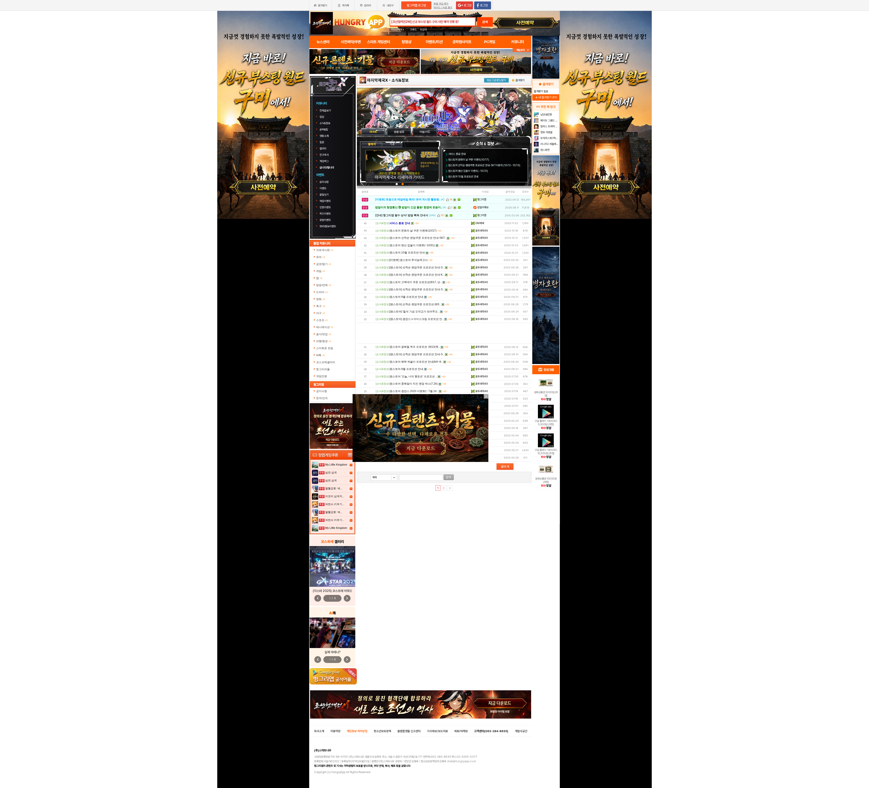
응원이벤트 (325, 220)
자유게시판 (324, 250)
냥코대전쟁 (546, 114)
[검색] (449, 477)
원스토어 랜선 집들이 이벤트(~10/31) (468, 171)
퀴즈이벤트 (325, 213)
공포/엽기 (323, 264)
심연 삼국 (331, 472)
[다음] (449, 488)
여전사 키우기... (334, 504)
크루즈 (413, 29)
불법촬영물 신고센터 (408, 731)
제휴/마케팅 (461, 731)
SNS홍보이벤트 (328, 226)
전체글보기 (325, 110)
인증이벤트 (325, 207)
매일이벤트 (325, 201)
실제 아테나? (333, 652)
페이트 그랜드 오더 (549, 120)
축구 (320, 306)
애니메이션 (324, 327)
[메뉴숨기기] (522, 50)
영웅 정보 (399, 131)
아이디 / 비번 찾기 (443, 7)
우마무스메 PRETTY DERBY (549, 138)
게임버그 (324, 161)
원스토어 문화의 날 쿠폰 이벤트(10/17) (468, 159)
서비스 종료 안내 (457, 154)
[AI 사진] (332, 633)
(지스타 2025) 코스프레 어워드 (332, 591)
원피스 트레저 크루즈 (549, 126)
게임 (320, 271)
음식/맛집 (323, 334)
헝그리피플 (323, 369)
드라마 (322, 292)
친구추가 (324, 154)
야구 (320, 313)
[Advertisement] (444, 333)
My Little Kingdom (336, 464)
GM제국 (479, 223)
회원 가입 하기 (441, 3)
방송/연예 (323, 285)
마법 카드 (425, 131)
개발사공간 (521, 731)
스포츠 (322, 320)
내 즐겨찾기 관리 (546, 97)
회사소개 (319, 731)
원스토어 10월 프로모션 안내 (463, 176)
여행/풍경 (323, 341)
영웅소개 (324, 135)
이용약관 (335, 731)
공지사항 (324, 182)
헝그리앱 (481, 199)
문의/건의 (322, 398)
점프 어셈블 (546, 132)
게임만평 (321, 376)
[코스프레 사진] (332, 566)
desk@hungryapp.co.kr (461, 761)
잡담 (322, 116)
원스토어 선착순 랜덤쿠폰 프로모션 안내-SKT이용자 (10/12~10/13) (484, 165)
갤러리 (323, 148)
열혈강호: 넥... (333, 488)
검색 (485, 22)
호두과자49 (481, 230)
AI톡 (320, 355)
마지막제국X (377, 80)
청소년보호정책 (382, 731)
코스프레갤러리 (325, 362)
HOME (373, 131)
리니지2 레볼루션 (549, 144)
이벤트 (323, 188)
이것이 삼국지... (334, 496)
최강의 (423, 29)
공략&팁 (324, 129)
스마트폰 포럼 (324, 348)
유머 (320, 257)
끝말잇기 (324, 194)
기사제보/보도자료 (437, 731)
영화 (320, 299)
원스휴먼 (544, 149)
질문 (322, 142)
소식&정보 (325, 123)
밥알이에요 (483, 207)
